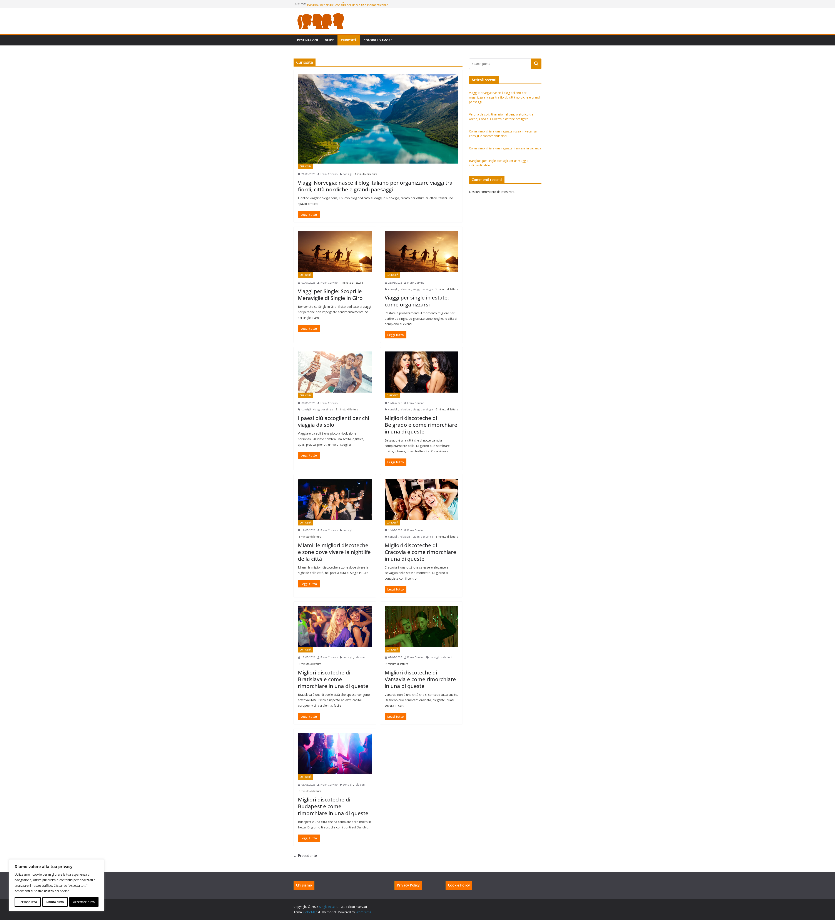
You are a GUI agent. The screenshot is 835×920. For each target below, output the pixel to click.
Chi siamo (304, 885)
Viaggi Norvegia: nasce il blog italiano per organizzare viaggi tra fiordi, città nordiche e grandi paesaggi (375, 186)
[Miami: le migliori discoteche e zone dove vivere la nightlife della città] (335, 499)
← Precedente (305, 855)
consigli (347, 174)
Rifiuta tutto (55, 902)
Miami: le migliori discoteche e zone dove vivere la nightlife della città (334, 552)
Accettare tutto (84, 902)
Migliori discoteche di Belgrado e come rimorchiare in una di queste (421, 424)
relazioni (405, 289)
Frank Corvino (329, 174)
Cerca (536, 63)
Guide (329, 40)
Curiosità (349, 40)
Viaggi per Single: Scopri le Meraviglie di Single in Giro (330, 294)
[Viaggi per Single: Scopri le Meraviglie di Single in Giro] (335, 251)
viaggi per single (423, 289)
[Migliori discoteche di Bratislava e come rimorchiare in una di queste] (335, 626)
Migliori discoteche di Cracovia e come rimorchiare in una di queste (420, 552)
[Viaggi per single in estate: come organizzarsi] (421, 251)
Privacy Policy (408, 885)
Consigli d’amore (378, 40)
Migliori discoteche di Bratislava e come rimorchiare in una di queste (333, 679)
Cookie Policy (459, 885)
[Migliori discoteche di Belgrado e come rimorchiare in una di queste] (421, 371)
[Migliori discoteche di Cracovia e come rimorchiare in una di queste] (421, 499)
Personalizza (27, 902)
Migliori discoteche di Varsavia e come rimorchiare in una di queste (420, 679)
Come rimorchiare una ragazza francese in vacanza (343, 4)
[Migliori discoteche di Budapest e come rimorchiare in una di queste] (335, 753)
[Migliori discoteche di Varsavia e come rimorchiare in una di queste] (421, 626)
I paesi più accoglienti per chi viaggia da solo (333, 421)
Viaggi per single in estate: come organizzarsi (417, 301)
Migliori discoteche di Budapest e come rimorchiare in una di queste (333, 806)
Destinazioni (307, 40)
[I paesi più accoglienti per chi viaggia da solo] (335, 371)
